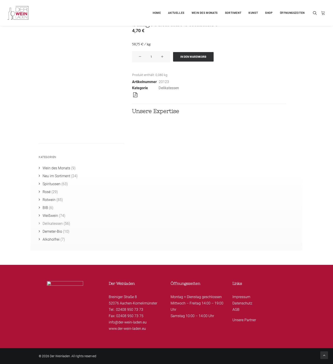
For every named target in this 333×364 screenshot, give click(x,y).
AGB (235, 309)
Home (157, 12)
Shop (269, 12)
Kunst (253, 12)
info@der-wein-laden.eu (128, 322)
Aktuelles (176, 12)
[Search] (316, 13)
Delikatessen (169, 88)
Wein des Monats (205, 12)
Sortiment (233, 12)
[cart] (322, 13)
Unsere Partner (244, 320)
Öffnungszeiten (292, 12)
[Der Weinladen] (17, 13)
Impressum (241, 297)
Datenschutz (242, 303)
